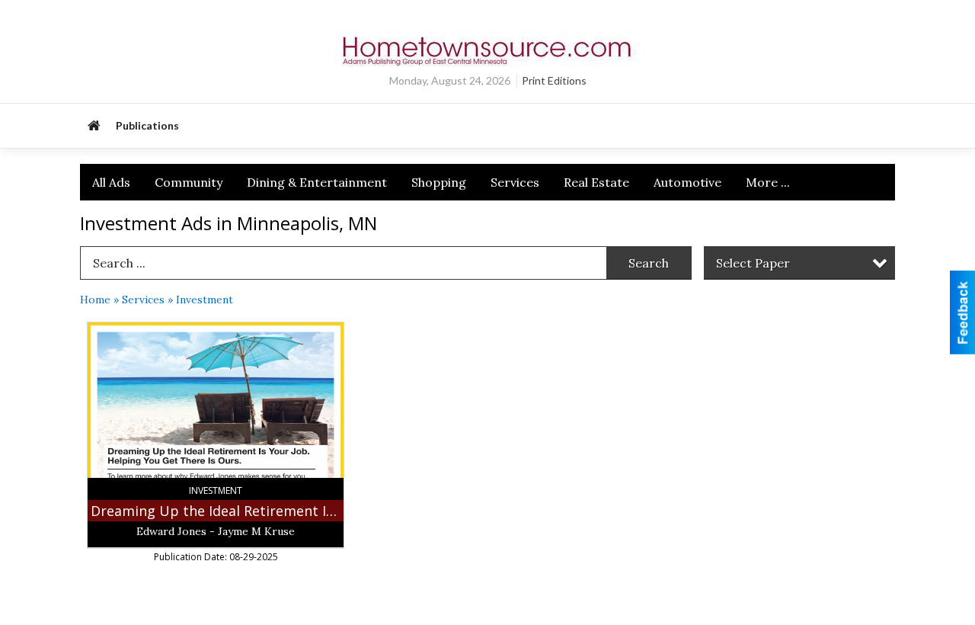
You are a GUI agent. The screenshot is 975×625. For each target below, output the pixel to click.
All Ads (111, 182)
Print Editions (554, 80)
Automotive (687, 182)
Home (95, 299)
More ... (768, 182)
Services (515, 182)
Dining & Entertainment (317, 182)
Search (648, 263)
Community (188, 182)
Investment (204, 299)
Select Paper (753, 263)
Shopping (438, 182)
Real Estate (596, 182)
